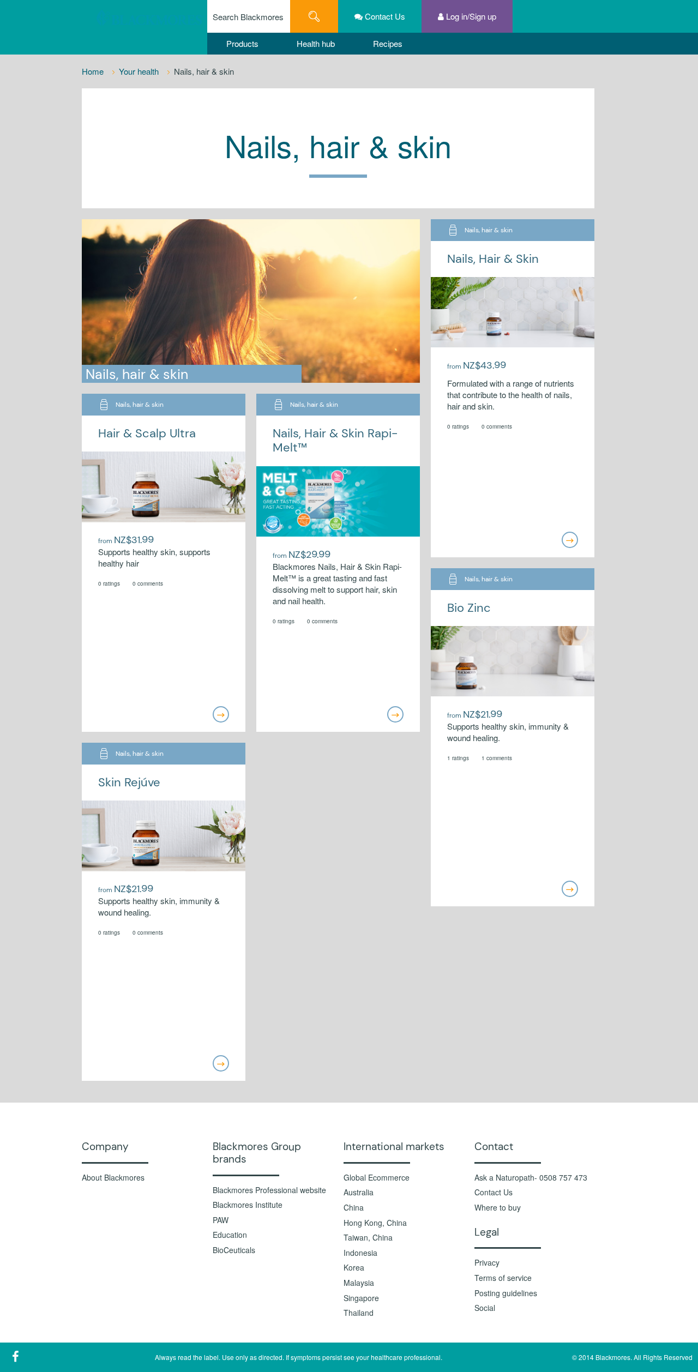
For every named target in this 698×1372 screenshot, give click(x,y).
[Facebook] (15, 1356)
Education (230, 1235)
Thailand (359, 1313)
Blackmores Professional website (269, 1190)
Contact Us (493, 1192)
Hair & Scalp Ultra (147, 433)
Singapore (361, 1298)
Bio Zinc (469, 608)
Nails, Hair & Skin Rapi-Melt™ (335, 440)
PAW (220, 1220)
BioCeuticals (234, 1250)
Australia (359, 1192)
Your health (140, 71)
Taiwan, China (368, 1237)
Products (242, 43)
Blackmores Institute (247, 1205)
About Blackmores (113, 1177)
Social (484, 1308)
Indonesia (360, 1253)
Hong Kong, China (375, 1223)
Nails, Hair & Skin (493, 259)
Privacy (487, 1262)
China (354, 1207)
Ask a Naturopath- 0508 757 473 (530, 1177)
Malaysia (359, 1283)
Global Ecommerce (377, 1177)
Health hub (316, 43)
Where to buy (497, 1207)
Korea (354, 1267)
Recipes (387, 43)
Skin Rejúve (129, 782)
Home (94, 71)
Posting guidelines (505, 1293)
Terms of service (503, 1278)
